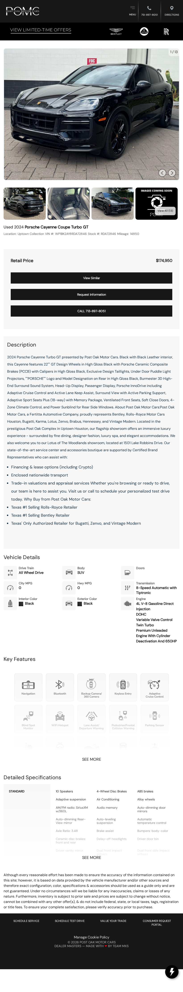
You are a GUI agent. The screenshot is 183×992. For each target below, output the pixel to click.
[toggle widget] (172, 972)
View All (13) (165, 211)
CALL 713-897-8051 (91, 311)
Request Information (91, 294)
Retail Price (22, 260)
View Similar (91, 278)
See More (91, 759)
